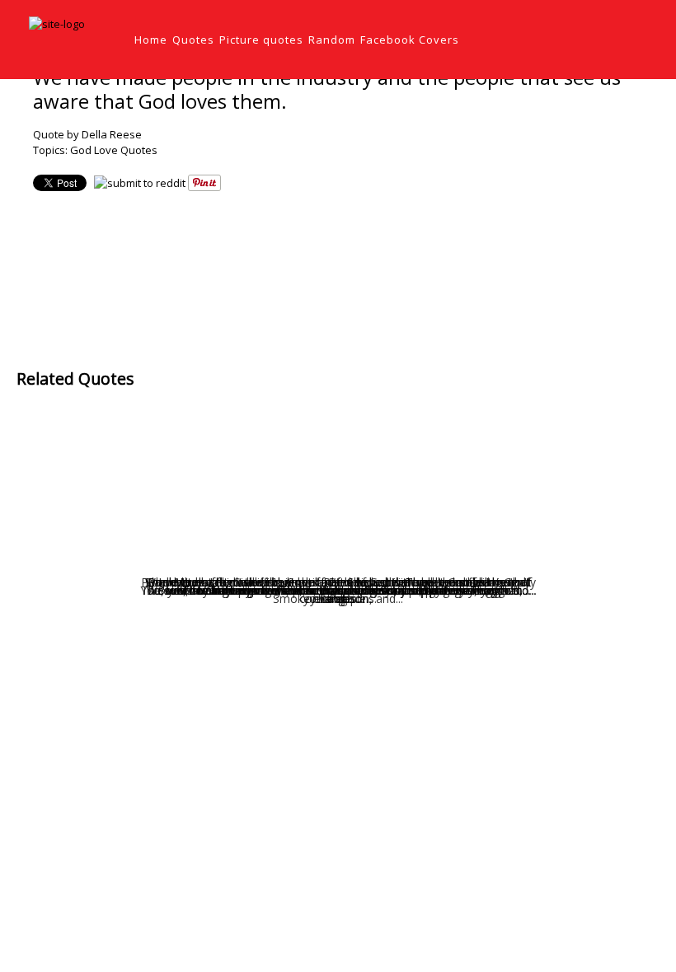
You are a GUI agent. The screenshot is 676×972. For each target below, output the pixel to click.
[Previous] (305, 268)
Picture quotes (261, 39)
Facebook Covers (409, 39)
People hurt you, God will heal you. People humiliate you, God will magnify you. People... (338, 590)
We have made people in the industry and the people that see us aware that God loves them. (327, 88)
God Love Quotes (113, 150)
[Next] (371, 268)
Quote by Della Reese (87, 134)
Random (331, 39)
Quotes (193, 39)
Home (150, 39)
